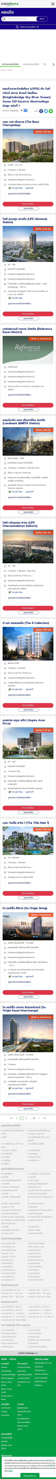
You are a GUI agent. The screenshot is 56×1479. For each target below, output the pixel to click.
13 (34, 1118)
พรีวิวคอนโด (8, 1346)
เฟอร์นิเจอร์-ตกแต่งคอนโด (40, 1340)
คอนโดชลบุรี (35, 1273)
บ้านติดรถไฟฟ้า (23, 1378)
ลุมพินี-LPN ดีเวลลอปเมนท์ (40, 1190)
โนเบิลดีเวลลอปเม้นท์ (11, 1230)
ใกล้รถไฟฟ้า (12, 283)
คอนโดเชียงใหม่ (36, 1266)
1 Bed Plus (31, 570)
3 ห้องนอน (31, 468)
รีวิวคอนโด (34, 1343)
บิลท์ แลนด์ (34, 1180)
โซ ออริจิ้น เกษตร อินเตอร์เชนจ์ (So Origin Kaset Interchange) (24, 1009)
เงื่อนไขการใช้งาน (41, 1374)
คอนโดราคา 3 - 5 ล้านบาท (41, 1313)
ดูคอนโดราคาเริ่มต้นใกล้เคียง (19, 193)
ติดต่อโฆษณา (40, 1370)
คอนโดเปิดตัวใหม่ (10, 1333)
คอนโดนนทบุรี (35, 1250)
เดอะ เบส (18, 165)
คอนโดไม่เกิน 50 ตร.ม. (12, 1290)
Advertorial (8, 1340)
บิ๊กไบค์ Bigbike (7, 1378)
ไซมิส (22, 458)
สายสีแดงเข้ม (35, 1150)
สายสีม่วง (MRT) (10, 1150)
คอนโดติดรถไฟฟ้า (31, 64)
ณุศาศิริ (33, 1177)
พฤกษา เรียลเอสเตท (11, 1187)
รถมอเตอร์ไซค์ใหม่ (8, 1374)
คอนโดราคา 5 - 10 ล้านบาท (14, 1316)
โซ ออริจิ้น (30, 943)
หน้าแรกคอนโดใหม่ (10, 64)
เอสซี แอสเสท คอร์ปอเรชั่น (13, 1216)
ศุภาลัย (5, 1193)
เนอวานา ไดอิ (8, 1206)
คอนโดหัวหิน (35, 1263)
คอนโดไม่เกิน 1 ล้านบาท (12, 1306)
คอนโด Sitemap (26, 1353)
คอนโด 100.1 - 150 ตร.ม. (40, 1293)
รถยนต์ (4, 1367)
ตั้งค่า (11, 1471)
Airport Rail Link (37, 1133)
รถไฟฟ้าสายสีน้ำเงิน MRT (27, 781)
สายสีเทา (6, 1163)
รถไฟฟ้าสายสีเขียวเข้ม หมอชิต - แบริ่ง (32, 283)
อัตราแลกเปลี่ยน (23, 1422)
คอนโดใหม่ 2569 (36, 1279)
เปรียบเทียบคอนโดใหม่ (38, 1346)
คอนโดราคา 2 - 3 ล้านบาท (13, 1313)
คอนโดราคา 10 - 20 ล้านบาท (42, 1316)
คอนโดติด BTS (9, 1246)
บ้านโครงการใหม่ (23, 1367)
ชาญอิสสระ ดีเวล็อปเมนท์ (40, 1173)
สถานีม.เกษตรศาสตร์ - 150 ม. (19, 1077)
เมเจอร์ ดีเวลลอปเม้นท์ (12, 1210)
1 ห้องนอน (12, 170)
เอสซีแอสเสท (12, 367)
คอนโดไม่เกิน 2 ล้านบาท (39, 1306)
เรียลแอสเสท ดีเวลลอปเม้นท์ (41, 1210)
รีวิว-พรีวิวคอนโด (10, 1343)
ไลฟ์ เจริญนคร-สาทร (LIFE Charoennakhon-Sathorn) (20, 524)
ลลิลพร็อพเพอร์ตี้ (10, 1190)
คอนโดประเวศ (8, 1279)
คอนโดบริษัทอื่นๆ (36, 1233)
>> (44, 1118)
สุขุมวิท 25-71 (35, 1253)
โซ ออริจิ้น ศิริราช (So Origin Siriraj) (25, 908)
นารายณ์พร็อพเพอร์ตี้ (11, 1180)
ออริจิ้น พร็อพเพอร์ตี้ (16, 943)
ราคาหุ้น (4, 1411)
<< (11, 1118)
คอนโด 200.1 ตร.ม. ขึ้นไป (40, 1296)
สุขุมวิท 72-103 (9, 1256)
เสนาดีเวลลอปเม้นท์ (10, 1213)
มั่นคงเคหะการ (35, 1187)
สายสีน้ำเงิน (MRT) (37, 1143)
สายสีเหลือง (8, 1153)
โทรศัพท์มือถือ (7, 1437)
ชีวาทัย (5, 1177)
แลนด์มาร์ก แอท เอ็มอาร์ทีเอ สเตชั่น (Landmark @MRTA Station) (24, 421)
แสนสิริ (10, 165)
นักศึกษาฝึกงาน (41, 1381)
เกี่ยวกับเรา (39, 1366)
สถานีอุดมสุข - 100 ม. (16, 287)
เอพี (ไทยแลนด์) (36, 1213)
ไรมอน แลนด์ (8, 1233)
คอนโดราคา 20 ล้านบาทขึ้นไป (14, 1319)
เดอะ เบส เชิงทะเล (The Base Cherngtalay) (21, 123)
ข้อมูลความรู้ (34, 1336)
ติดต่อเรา (38, 1385)
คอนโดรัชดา (34, 1269)
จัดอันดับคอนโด (9, 1336)
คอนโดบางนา (8, 1260)
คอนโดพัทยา (8, 1263)
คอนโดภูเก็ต (8, 1266)
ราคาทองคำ (5, 1407)
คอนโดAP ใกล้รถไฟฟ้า (16, 269)
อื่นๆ (37, 468)
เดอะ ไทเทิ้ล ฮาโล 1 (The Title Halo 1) (26, 823)
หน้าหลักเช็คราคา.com (43, 1363)
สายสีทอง (7, 1160)
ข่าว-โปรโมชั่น (35, 1330)
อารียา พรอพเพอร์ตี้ (11, 1203)
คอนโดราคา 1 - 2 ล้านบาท (40, 1310)
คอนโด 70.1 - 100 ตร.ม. (13, 1293)
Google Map (17, 188)
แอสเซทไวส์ (34, 1226)
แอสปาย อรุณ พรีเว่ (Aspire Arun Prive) (24, 722)
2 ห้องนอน (21, 170)
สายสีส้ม (6, 1157)
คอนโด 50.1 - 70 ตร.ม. (39, 1290)
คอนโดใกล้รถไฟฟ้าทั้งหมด (13, 1130)
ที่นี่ (51, 1465)
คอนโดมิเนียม (35, 1276)
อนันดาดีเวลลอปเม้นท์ (38, 1193)
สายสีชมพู (34, 1153)
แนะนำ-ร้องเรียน (41, 1377)
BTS (5, 1133)
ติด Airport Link (37, 1246)
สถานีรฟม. (19, 480)
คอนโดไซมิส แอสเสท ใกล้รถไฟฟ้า (20, 462)
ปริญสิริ (6, 1183)
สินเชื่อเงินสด (22, 1407)
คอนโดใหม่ (21, 1371)
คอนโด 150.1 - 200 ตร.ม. (13, 1296)
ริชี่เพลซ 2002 (13, 663)
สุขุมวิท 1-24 (8, 1253)
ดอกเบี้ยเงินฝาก (23, 1418)
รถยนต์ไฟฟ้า (6, 1371)
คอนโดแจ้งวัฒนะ (10, 1250)
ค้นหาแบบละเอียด (28, 26)
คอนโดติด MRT (9, 1243)
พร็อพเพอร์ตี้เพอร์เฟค (38, 1183)
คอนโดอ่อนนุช (35, 1256)
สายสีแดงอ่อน (35, 1157)
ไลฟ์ (13, 264)
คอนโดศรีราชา (8, 1276)
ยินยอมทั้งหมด (30, 1475)
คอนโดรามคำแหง (36, 1260)
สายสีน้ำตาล (34, 1160)
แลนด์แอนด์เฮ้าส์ (36, 1220)
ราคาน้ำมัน (5, 1415)
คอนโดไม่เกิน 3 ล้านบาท (12, 1310)
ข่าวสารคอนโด (8, 1330)
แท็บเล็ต (4, 1441)
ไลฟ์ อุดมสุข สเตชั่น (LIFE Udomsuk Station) (25, 220)
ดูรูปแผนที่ (29, 188)
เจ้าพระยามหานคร (37, 1203)
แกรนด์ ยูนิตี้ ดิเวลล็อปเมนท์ (41, 1216)
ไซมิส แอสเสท (13, 458)
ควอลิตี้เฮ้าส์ (8, 1173)
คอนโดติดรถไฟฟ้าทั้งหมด (40, 1130)
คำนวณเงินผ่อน (28, 204)
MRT (5, 1137)
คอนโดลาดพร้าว (9, 1273)
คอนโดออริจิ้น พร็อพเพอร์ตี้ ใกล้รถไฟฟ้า (23, 947)
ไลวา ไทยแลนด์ (13, 857)
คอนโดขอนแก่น (9, 1269)
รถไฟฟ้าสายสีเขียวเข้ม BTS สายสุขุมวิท (32, 1074)
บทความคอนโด (36, 1333)
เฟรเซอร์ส (34, 1206)
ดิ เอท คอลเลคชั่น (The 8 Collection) (26, 623)
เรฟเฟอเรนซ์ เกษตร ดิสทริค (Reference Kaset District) (27, 330)
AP (9, 264)
